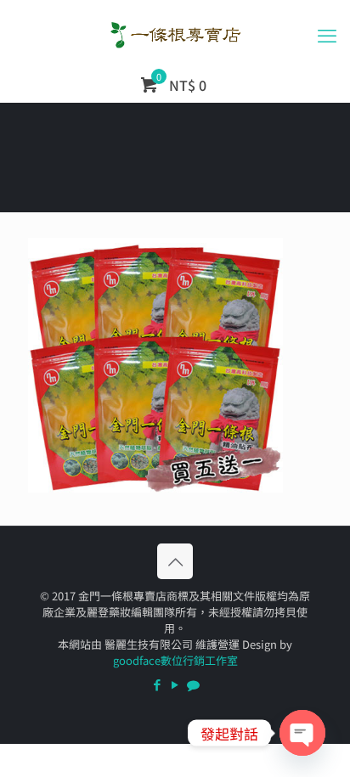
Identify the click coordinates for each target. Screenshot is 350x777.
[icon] (193, 684)
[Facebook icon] (157, 684)
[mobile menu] (327, 34)
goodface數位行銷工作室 (175, 660)
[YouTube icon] (175, 684)
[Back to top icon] (175, 561)
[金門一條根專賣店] (175, 33)
